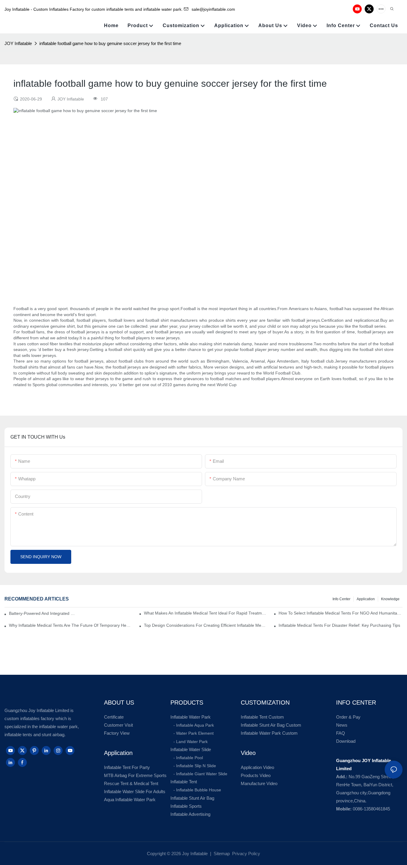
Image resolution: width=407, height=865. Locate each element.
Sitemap (221, 853)
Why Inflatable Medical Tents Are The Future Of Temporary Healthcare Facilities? (71, 625)
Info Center (341, 599)
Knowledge (390, 599)
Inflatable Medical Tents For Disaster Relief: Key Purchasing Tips (339, 625)
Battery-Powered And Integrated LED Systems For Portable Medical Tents (42, 613)
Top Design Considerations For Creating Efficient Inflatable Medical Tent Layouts (206, 625)
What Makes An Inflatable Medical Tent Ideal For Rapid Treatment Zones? (206, 613)
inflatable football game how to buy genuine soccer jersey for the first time (110, 43)
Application (366, 599)
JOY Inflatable (18, 43)
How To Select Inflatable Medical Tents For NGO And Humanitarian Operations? (341, 613)
